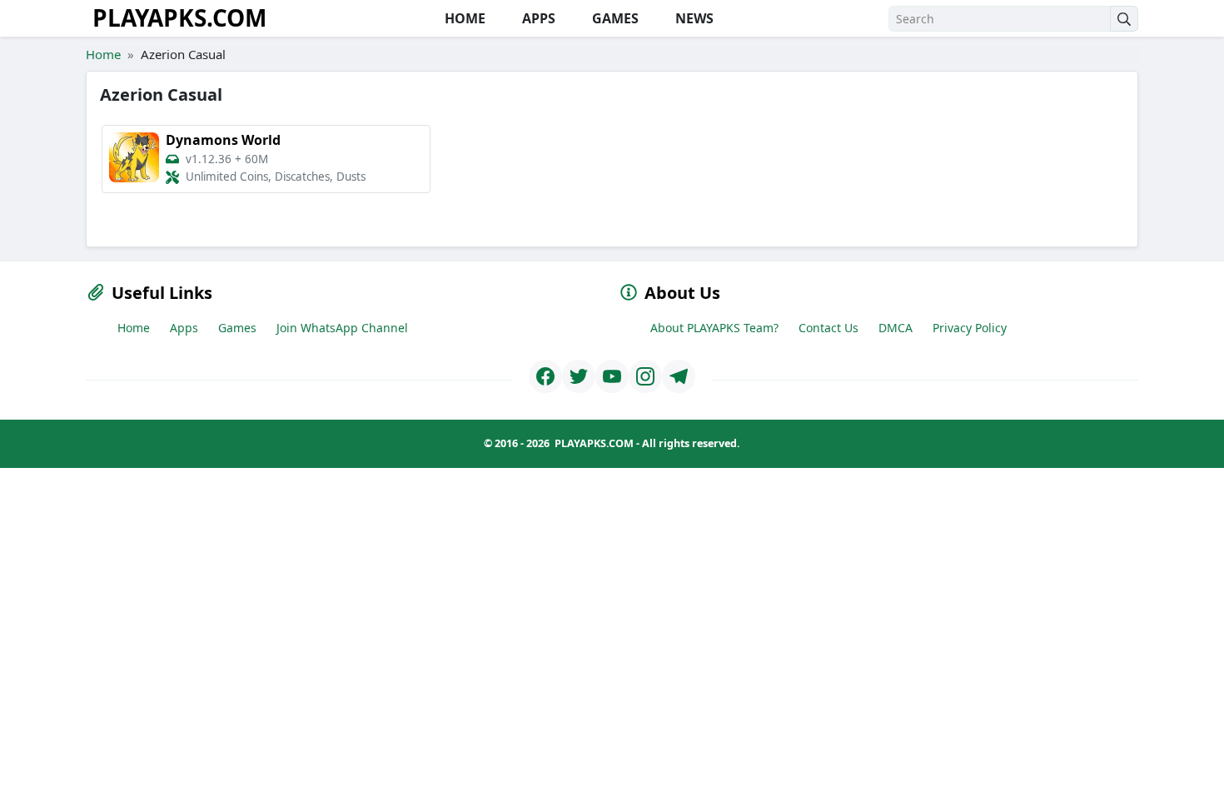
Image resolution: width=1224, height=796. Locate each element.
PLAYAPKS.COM (179, 17)
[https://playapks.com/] (545, 376)
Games (237, 328)
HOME (463, 18)
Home (103, 54)
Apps (184, 328)
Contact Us (828, 328)
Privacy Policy (970, 328)
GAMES (614, 18)
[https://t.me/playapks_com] (678, 376)
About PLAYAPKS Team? (714, 328)
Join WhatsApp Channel (342, 328)
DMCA (895, 328)
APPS (537, 18)
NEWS (693, 18)
